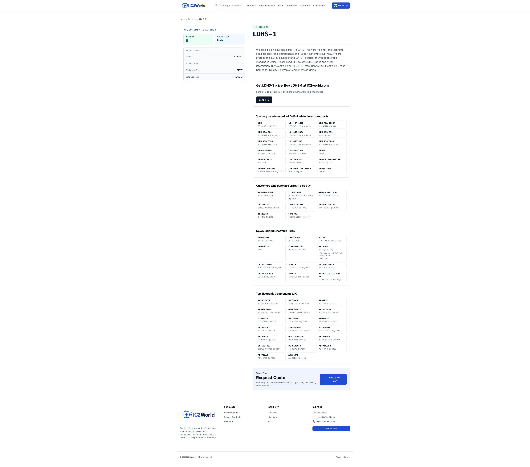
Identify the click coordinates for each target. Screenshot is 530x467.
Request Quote (267, 5)
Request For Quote (232, 417)
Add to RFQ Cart (335, 379)
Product (251, 5)
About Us (272, 412)
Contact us (319, 5)
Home (182, 19)
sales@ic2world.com (326, 417)
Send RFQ (264, 99)
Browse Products (231, 412)
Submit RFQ (331, 428)
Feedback (292, 5)
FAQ (270, 421)
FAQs (280, 5)
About (338, 457)
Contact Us (273, 417)
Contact (347, 457)
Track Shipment (319, 412)
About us (305, 5)
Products (192, 19)
